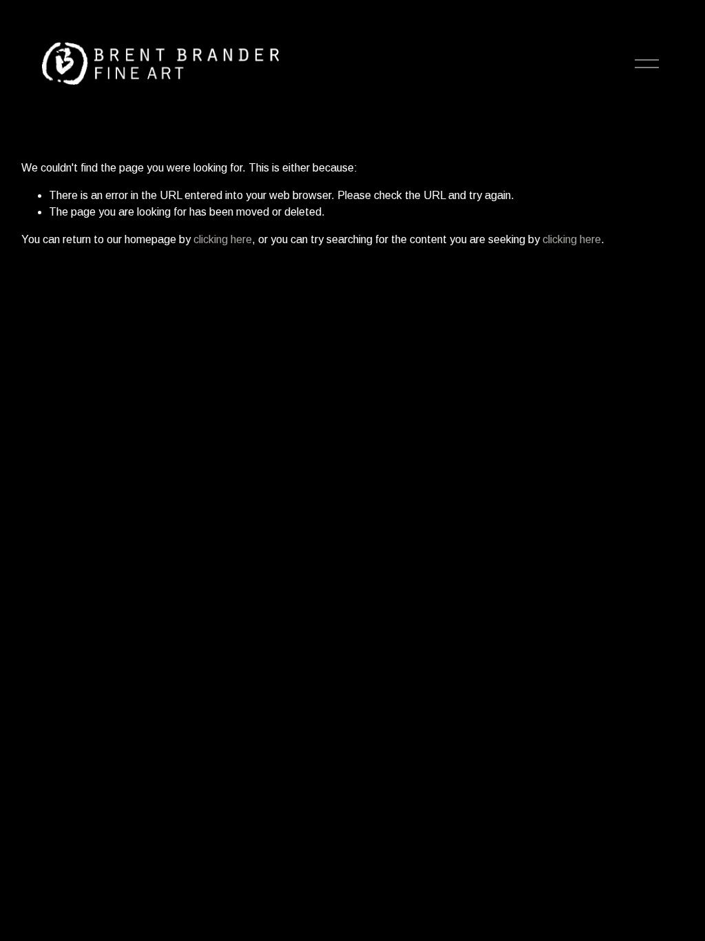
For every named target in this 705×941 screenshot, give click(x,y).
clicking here (222, 239)
